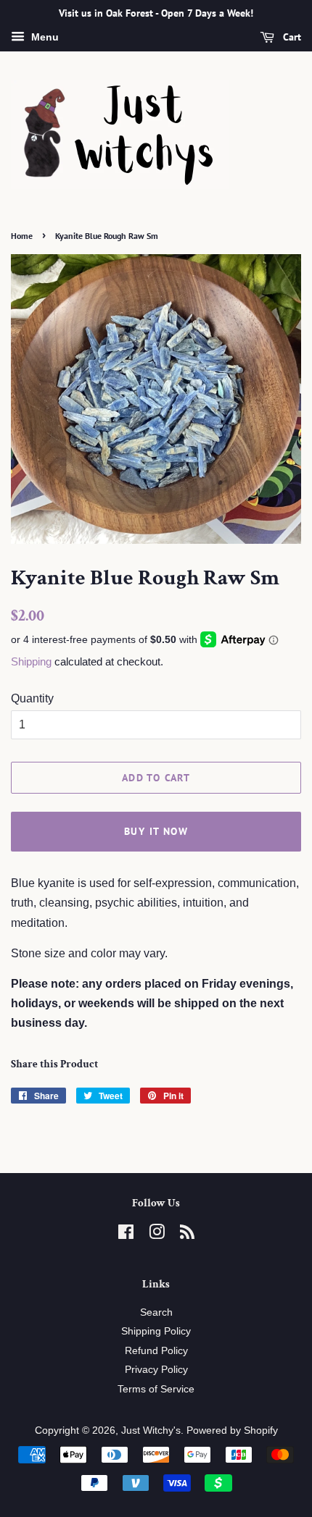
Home (22, 235)
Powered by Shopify (232, 1430)
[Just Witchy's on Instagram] (157, 1235)
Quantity (32, 698)
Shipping (31, 661)
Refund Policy (156, 1350)
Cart (290, 36)
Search (156, 1312)
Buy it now (156, 831)
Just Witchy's (151, 1430)
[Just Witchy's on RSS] (187, 1235)
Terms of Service (156, 1389)
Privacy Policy (156, 1369)
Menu (43, 37)
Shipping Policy (156, 1331)
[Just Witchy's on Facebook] (126, 1235)
